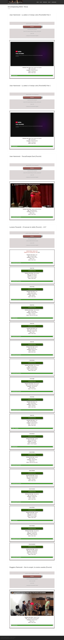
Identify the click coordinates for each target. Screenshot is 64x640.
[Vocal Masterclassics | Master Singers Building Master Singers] (15, 1)
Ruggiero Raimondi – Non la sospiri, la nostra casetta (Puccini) (30, 567)
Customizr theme (12, 638)
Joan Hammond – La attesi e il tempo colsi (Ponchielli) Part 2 (30, 15)
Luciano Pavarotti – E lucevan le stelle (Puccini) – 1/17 (27, 227)
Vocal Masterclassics (6, 637)
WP (4, 638)
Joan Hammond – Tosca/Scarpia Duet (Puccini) (25, 156)
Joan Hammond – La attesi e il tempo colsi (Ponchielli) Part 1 (30, 85)
